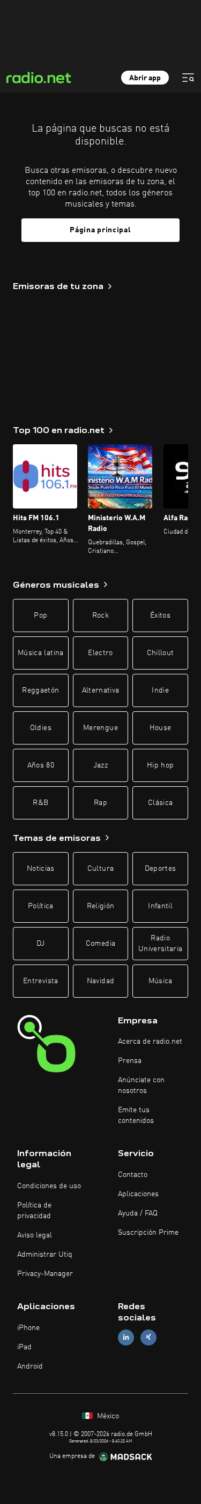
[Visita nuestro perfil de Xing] (148, 1337)
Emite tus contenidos (136, 1115)
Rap (100, 803)
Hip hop (160, 765)
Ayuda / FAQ (138, 1213)
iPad (24, 1347)
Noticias (41, 868)
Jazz (100, 765)
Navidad (100, 981)
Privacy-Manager (45, 1274)
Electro (100, 653)
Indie (160, 690)
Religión (101, 906)
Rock (100, 615)
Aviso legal (34, 1235)
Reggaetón (40, 690)
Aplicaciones (138, 1194)
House (161, 728)
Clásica (160, 803)
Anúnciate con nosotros (141, 1085)
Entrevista (40, 981)
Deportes (160, 868)
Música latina (41, 653)
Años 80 (40, 765)
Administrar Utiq (44, 1254)
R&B (40, 803)
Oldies (40, 728)
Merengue (100, 728)
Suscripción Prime (148, 1232)
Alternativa (101, 690)
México (107, 1416)
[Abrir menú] (188, 77)
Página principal (100, 230)
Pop (40, 615)
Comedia (100, 943)
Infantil (160, 906)
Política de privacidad (34, 1211)
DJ (40, 943)
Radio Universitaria (160, 944)
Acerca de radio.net (150, 1041)
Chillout (160, 653)
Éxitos (160, 615)
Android (30, 1366)
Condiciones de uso (49, 1186)
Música (160, 981)
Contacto (132, 1175)
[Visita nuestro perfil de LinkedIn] (126, 1337)
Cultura (100, 868)
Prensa (130, 1061)
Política (41, 906)
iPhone (28, 1328)
